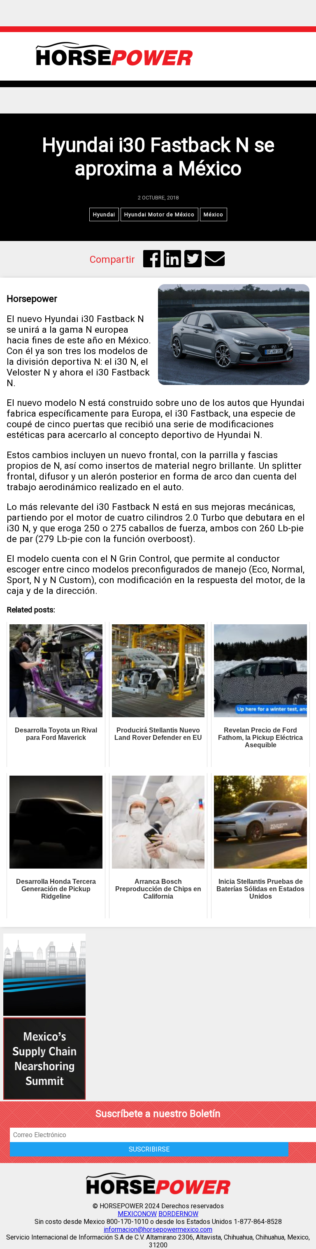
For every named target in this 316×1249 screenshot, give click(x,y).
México (213, 214)
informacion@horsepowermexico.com (158, 1229)
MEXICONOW (137, 1214)
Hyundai (104, 214)
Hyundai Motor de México (159, 214)
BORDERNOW (178, 1214)
